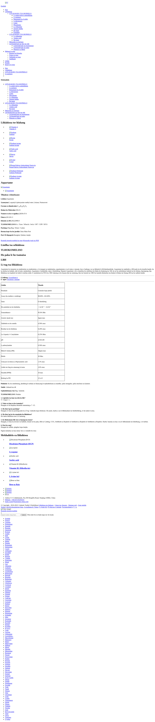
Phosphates (17, 25)
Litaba (7, 61)
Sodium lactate (14, 145)
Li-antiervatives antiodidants (22, 15)
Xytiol (11, 162)
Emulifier (16, 32)
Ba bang (16, 30)
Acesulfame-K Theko (31, 507)
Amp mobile (82, 505)
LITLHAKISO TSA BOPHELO (20, 13)
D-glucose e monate (54, 507)
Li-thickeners (17, 21)
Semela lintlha (18, 29)
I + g (75, 507)
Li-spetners (17, 17)
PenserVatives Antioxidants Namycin (21, 167)
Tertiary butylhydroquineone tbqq (12, 507)
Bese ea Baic (14, 484)
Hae (6, 10)
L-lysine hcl (14, 476)
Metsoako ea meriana (16, 42)
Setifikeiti (12, 59)
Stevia (11, 156)
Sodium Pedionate (15, 173)
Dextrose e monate (13, 279)
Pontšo (7, 63)
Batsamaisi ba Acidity (20, 19)
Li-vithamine (17, 27)
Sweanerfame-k (67, 507)
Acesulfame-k (13, 277)
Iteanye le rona (10, 65)
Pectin (11, 140)
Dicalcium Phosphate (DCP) (21, 444)
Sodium (11, 134)
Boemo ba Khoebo (15, 53)
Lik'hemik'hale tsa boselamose (23, 46)
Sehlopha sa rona (15, 57)
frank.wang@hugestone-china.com (16, 502)
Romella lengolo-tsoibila (9, 511)
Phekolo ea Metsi (19, 49)
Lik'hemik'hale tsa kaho (21, 47)
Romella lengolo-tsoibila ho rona (12, 240)
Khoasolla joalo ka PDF (31, 240)
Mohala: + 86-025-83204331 (14, 500)
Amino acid (17, 38)
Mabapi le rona (10, 51)
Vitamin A (12, 129)
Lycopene (13, 452)
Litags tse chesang (61, 505)
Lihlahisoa (8, 12)
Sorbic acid (14, 460)
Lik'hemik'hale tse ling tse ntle (19, 44)
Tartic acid (12, 151)
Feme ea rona (13, 55)
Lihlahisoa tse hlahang (46, 505)
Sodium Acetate (14, 178)
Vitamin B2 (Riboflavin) (19, 468)
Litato (15, 23)
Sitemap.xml (72, 505)
